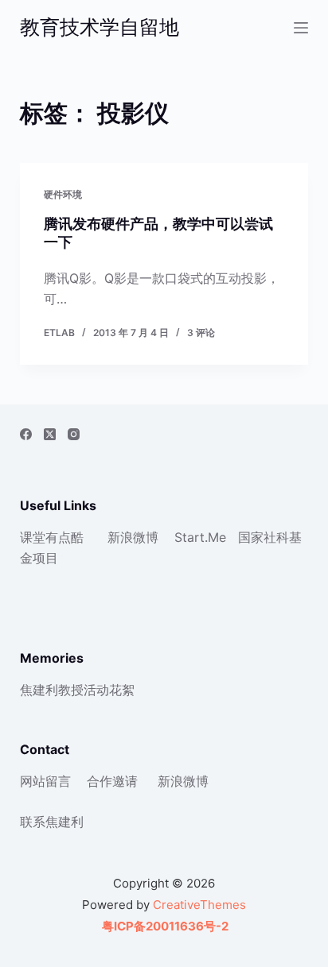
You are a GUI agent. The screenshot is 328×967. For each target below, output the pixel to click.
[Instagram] (74, 434)
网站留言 (45, 781)
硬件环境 (63, 194)
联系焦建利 (52, 822)
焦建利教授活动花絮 (77, 690)
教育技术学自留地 (99, 27)
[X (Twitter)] (50, 434)
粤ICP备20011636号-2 (164, 926)
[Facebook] (26, 434)
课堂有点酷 (52, 537)
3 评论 (201, 332)
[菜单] (301, 28)
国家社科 (263, 537)
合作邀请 (112, 781)
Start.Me (200, 537)
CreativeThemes (199, 904)
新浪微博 (132, 537)
